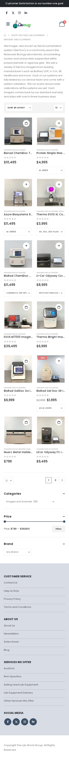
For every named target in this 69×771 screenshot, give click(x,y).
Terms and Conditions (17, 607)
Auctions (9, 668)
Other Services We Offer (19, 701)
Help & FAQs (11, 591)
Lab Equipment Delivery (18, 692)
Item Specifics (12, 676)
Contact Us (10, 582)
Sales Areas (11, 641)
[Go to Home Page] (5, 35)
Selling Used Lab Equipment (21, 684)
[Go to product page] (18, 131)
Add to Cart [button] (26, 123)
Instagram (24, 721)
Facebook (7, 721)
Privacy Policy (12, 599)
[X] (13, 12)
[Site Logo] (22, 24)
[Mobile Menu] (8, 24)
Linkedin (33, 721)
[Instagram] (19, 12)
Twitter (16, 721)
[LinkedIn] (25, 12)
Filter (59, 528)
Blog (6, 650)
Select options (58, 123)
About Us (9, 625)
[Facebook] (6, 12)
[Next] (62, 480)
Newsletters (11, 633)
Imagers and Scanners (14, 150)
